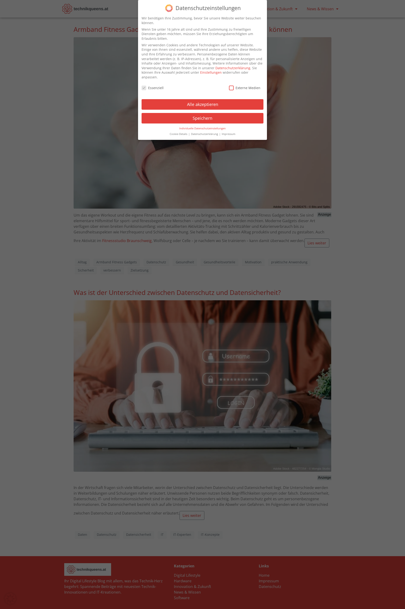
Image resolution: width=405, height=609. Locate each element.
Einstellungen (211, 72)
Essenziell (156, 88)
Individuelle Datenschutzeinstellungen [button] (202, 128)
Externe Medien (248, 88)
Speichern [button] (202, 118)
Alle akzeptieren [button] (202, 104)
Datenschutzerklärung (232, 68)
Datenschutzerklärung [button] (205, 134)
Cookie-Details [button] (179, 134)
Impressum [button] (228, 134)
